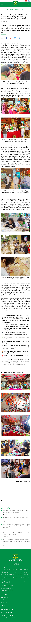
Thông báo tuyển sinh (7, 609)
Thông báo (4, 597)
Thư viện (3, 600)
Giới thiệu (4, 594)
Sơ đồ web (4, 602)
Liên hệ (3, 605)
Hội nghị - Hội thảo (7, 615)
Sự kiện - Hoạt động (19, 9)
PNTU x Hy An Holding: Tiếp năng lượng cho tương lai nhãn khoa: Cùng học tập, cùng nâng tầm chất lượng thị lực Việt (16, 541)
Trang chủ (10, 9)
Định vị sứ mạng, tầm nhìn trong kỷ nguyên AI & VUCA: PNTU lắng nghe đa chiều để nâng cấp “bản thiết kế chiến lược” (16, 525)
